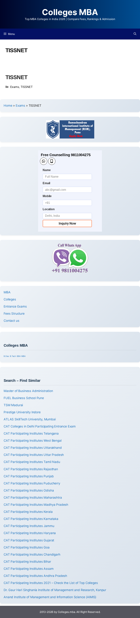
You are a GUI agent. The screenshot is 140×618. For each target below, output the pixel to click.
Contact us (11, 320)
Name (46, 170)
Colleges (10, 299)
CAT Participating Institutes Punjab (29, 476)
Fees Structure (14, 313)
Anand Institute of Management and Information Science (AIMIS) (50, 597)
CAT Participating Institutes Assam (29, 569)
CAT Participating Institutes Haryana (30, 533)
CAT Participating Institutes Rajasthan (31, 469)
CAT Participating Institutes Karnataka (31, 519)
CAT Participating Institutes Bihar (27, 561)
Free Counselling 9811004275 (66, 155)
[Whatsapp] (43, 161)
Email (46, 183)
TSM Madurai (13, 405)
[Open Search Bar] (135, 34)
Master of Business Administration (28, 391)
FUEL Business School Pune (24, 398)
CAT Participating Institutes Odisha (29, 490)
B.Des (6, 356)
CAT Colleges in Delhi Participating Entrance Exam (40, 426)
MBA (7, 292)
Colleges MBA (70, 12)
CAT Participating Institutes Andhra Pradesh (35, 576)
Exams (14, 87)
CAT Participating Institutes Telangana (31, 433)
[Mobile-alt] (51, 161)
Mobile (47, 196)
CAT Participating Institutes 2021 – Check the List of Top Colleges (51, 583)
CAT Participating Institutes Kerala (28, 512)
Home (8, 105)
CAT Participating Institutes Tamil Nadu (32, 462)
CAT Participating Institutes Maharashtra (33, 497)
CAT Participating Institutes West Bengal (33, 440)
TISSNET (16, 77)
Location (49, 209)
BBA (19, 356)
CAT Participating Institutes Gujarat (29, 540)
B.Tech (13, 356)
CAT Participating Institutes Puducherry (32, 483)
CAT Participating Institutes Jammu (29, 526)
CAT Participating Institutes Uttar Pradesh (34, 455)
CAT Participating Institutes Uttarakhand (33, 447)
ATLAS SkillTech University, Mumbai (30, 419)
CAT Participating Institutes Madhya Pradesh (36, 504)
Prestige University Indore (22, 412)
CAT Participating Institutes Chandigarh (32, 554)
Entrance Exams (15, 306)
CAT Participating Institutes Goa (27, 547)
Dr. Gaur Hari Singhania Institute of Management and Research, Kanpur (55, 590)
